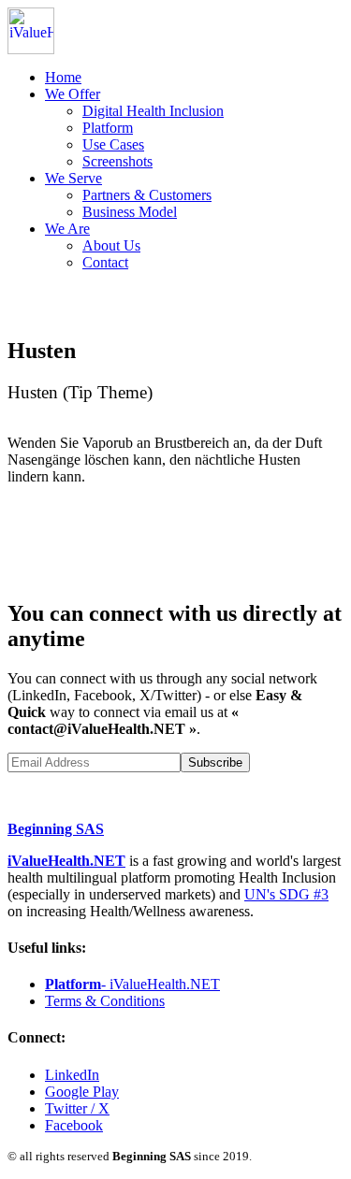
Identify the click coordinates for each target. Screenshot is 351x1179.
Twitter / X (77, 1108)
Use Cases (113, 144)
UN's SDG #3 (286, 894)
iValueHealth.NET (66, 861)
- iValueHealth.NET (132, 984)
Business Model (129, 212)
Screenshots (117, 161)
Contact (105, 262)
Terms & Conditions (105, 1001)
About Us (111, 245)
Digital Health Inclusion (153, 111)
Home (63, 77)
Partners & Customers (147, 195)
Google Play (82, 1092)
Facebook (74, 1125)
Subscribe (215, 762)
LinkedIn (72, 1075)
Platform (107, 128)
